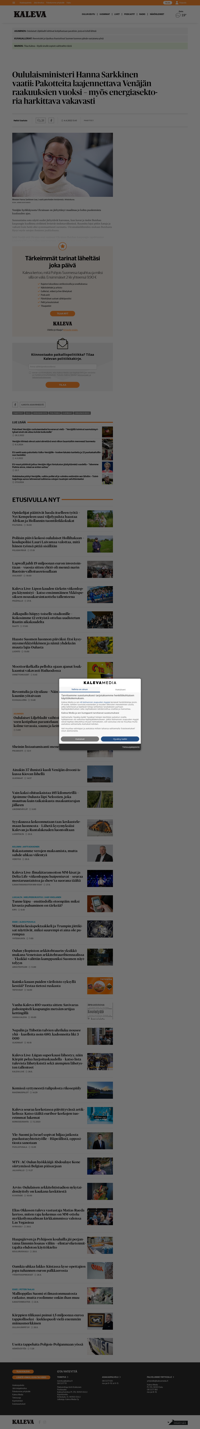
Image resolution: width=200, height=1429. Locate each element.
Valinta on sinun (80, 689)
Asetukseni (120, 689)
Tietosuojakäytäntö (130, 747)
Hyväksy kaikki (120, 738)
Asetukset (79, 738)
